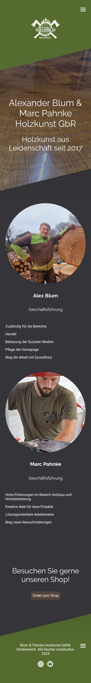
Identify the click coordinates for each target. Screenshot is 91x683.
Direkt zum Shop (46, 595)
